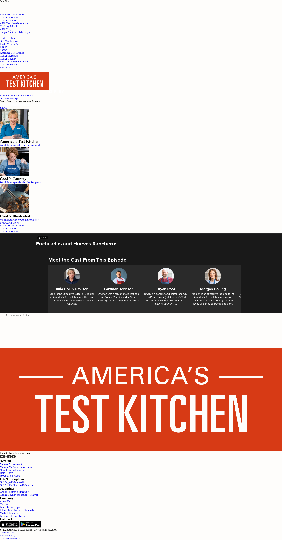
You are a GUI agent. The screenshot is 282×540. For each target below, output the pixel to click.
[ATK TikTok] (10, 457)
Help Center (6, 473)
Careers (4, 504)
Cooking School (8, 64)
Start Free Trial (16, 32)
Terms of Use (7, 532)
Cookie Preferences (10, 538)
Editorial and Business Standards (17, 510)
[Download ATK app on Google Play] (30, 526)
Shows (3, 107)
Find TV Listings (9, 44)
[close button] (1, 318)
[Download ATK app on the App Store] (9, 526)
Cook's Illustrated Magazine (14, 491)
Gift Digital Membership (12, 482)
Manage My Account (11, 464)
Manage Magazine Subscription (16, 467)
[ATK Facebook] (14, 457)
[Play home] (56, 92)
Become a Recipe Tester (12, 516)
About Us (5, 501)
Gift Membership (9, 41)
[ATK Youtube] (2, 457)
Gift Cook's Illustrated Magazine (16, 485)
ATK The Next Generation (14, 61)
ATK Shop (5, 67)
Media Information (9, 513)
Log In (27, 32)
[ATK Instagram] (6, 457)
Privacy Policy (7, 535)
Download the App (10, 475)
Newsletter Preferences (12, 470)
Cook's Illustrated (9, 55)
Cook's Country (8, 58)
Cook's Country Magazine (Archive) (19, 494)
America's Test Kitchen (12, 52)
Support (4, 32)
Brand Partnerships (10, 507)
